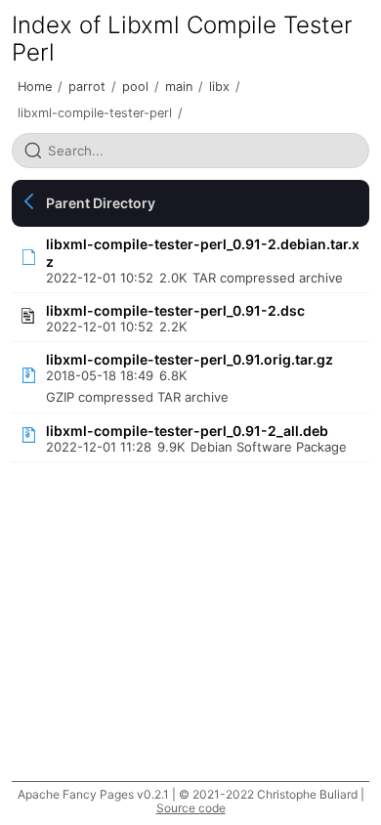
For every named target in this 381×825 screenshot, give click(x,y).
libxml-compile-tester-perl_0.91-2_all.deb (187, 430)
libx (219, 86)
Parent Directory (100, 203)
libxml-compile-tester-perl (95, 113)
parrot (87, 86)
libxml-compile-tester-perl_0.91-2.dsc (175, 310)
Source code (191, 808)
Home (35, 86)
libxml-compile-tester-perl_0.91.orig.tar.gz (189, 359)
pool (135, 86)
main (178, 86)
